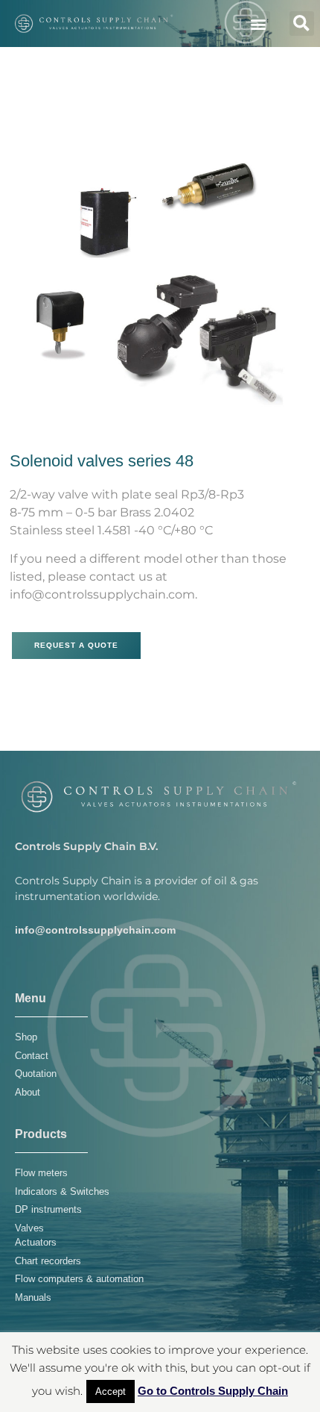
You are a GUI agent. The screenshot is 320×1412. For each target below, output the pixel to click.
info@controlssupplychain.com (95, 930)
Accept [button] (110, 1391)
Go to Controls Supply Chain (213, 1390)
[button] (258, 23)
